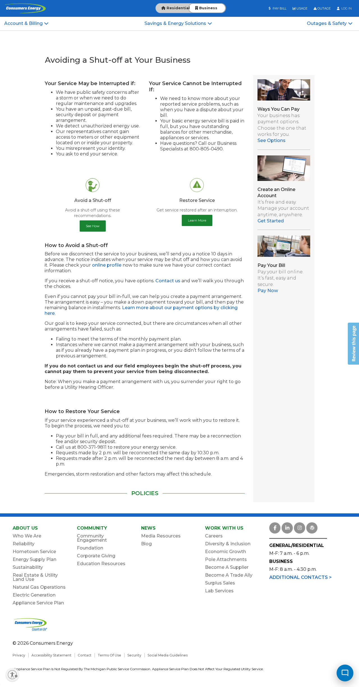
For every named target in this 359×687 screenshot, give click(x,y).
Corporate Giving (96, 555)
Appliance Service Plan (38, 603)
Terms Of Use (109, 655)
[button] (353, 344)
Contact (84, 655)
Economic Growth (225, 551)
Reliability (23, 543)
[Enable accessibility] (12, 674)
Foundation (90, 548)
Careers (214, 536)
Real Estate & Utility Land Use (35, 577)
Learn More (197, 220)
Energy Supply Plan (34, 559)
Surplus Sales (220, 583)
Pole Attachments (226, 559)
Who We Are (27, 536)
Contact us (167, 280)
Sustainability (28, 567)
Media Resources (161, 536)
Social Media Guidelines (168, 655)
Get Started (270, 220)
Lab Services (219, 590)
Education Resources (101, 563)
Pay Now (267, 290)
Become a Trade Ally (228, 575)
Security (134, 655)
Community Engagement (92, 538)
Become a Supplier (226, 567)
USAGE (301, 8)
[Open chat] (345, 673)
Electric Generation (34, 595)
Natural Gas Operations (39, 587)
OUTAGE (324, 8)
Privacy (19, 655)
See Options (271, 140)
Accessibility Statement (51, 655)
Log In (346, 8)
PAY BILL (279, 8)
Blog (146, 543)
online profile (106, 265)
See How (93, 226)
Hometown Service (34, 551)
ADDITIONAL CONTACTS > (300, 577)
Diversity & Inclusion (227, 543)
